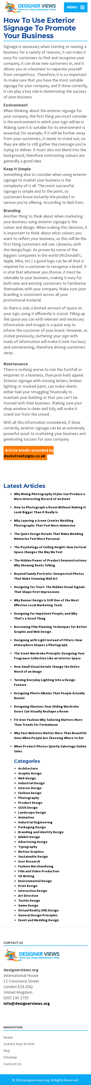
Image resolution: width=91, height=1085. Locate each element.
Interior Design (30, 788)
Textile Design (29, 900)
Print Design (27, 886)
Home (8, 1037)
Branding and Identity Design (40, 832)
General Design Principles (38, 915)
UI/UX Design (28, 807)
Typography (27, 847)
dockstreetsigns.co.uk (25, 456)
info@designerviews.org (27, 1003)
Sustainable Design (33, 856)
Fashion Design (29, 793)
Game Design (28, 905)
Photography (28, 798)
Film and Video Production (38, 871)
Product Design (30, 803)
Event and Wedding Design (38, 920)
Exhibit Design (29, 837)
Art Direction (28, 895)
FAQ (7, 1050)
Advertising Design (32, 842)
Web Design (27, 778)
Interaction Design (32, 891)
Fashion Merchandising (35, 866)
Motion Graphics (31, 851)
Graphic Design (30, 773)
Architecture (28, 768)
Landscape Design (32, 812)
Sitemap (10, 1057)
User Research (29, 861)
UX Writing (26, 876)
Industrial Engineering (35, 822)
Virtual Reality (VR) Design (38, 910)
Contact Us (12, 1064)
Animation (26, 817)
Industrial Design (31, 783)
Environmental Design (35, 881)
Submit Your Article (19, 1044)
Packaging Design (32, 827)
